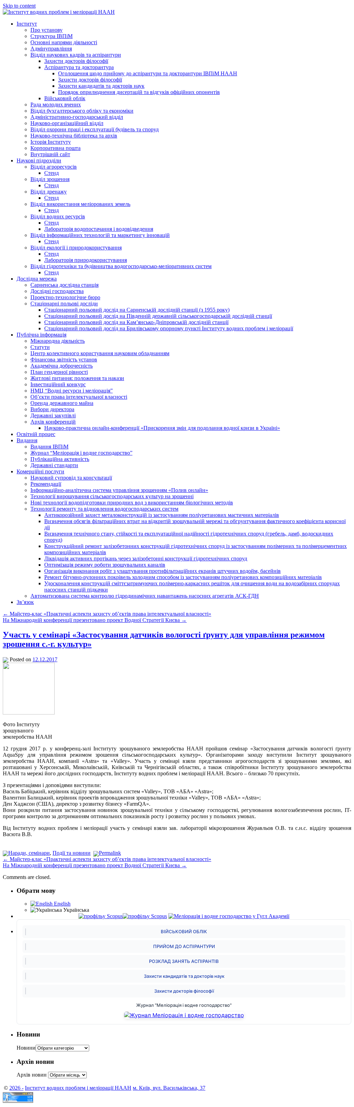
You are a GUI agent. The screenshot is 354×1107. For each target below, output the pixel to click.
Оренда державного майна (61, 403)
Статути (40, 347)
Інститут (27, 24)
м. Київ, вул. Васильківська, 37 (169, 1088)
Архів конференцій (53, 422)
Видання (27, 440)
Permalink (110, 853)
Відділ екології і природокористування (76, 247)
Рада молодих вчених (55, 104)
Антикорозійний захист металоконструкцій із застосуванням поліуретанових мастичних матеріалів (161, 515)
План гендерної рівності (59, 372)
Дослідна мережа (37, 279)
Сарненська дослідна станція (64, 285)
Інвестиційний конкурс (58, 384)
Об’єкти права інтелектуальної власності (78, 397)
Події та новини (72, 853)
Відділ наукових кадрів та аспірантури (75, 55)
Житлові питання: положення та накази (77, 378)
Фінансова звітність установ (63, 359)
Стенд (51, 173)
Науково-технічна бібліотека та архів (73, 136)
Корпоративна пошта (55, 148)
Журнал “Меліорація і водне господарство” (81, 453)
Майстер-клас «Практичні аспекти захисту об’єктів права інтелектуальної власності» (107, 614)
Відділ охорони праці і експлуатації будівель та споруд (94, 129)
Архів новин (32, 1075)
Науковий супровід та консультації (71, 478)
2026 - (16, 1088)
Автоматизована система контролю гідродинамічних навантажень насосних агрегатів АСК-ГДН (144, 596)
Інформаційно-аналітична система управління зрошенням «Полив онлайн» (119, 490)
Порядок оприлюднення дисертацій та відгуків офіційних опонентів (139, 92)
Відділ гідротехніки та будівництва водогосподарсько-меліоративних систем (121, 266)
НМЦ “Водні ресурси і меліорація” (71, 391)
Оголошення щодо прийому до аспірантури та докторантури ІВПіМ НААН (147, 73)
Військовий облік (64, 98)
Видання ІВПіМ (49, 447)
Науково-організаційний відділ (66, 123)
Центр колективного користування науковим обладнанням (99, 353)
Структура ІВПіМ (51, 36)
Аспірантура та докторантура (79, 67)
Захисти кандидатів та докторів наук (101, 86)
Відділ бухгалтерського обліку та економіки (81, 111)
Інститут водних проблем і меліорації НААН (78, 1088)
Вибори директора (52, 409)
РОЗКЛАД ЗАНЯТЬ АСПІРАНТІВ (184, 961)
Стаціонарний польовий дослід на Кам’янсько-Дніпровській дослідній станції (136, 322)
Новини (26, 1048)
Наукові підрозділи (39, 160)
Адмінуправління (51, 48)
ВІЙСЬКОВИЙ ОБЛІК (184, 931)
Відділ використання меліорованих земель (80, 204)
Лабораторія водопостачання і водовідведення (98, 229)
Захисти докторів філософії (76, 61)
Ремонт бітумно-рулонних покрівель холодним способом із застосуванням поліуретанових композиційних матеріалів (183, 577)
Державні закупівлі (53, 415)
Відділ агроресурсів (53, 167)
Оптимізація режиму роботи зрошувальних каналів (104, 565)
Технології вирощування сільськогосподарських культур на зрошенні (112, 496)
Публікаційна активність (59, 459)
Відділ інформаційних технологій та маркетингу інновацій (100, 235)
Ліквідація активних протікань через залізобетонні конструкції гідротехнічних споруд (145, 558)
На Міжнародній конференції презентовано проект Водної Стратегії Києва (95, 620)
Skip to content (19, 6)
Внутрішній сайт (50, 154)
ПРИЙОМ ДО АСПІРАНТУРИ (184, 946)
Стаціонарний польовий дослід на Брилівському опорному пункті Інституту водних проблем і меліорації (168, 328)
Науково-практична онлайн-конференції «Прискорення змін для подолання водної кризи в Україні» (162, 428)
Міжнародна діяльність (57, 341)
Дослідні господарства (57, 291)
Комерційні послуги (40, 471)
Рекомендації (45, 484)
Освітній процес (36, 434)
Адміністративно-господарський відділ (76, 117)
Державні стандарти (54, 465)
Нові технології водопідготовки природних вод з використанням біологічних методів (131, 502)
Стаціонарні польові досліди (64, 303)
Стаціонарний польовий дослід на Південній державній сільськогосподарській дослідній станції (158, 316)
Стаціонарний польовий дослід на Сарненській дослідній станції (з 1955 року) (137, 310)
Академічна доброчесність (61, 366)
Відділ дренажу (48, 192)
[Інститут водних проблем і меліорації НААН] (59, 12)
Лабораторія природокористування (85, 260)
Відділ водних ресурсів (57, 216)
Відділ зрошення (49, 179)
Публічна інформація (41, 335)
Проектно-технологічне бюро (65, 297)
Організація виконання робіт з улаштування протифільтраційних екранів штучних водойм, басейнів (162, 571)
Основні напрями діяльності (63, 42)
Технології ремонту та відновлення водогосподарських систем (104, 509)
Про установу (46, 30)
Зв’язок (25, 602)
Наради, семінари (29, 853)
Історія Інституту (50, 142)
